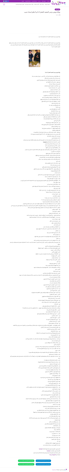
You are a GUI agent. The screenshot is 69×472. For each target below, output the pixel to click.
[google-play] (4, 1)
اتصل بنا (48, 1)
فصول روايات (57, 9)
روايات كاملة (42, 4)
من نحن (39, 1)
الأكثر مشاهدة (36, 4)
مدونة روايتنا (54, 470)
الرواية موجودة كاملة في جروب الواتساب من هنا (26, 460)
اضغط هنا (41, 449)
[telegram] (6, 1)
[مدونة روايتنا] (58, 3)
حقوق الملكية (44, 1)
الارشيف (23, 1)
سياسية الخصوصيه (28, 1)
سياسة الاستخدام (34, 1)
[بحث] (4, 4)
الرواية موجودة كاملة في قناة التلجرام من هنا (43, 460)
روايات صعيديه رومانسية (29, 4)
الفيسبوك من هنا (53, 455)
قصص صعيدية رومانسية (20, 4)
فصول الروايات (47, 4)
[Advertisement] (34, 23)
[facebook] (8, 1)
